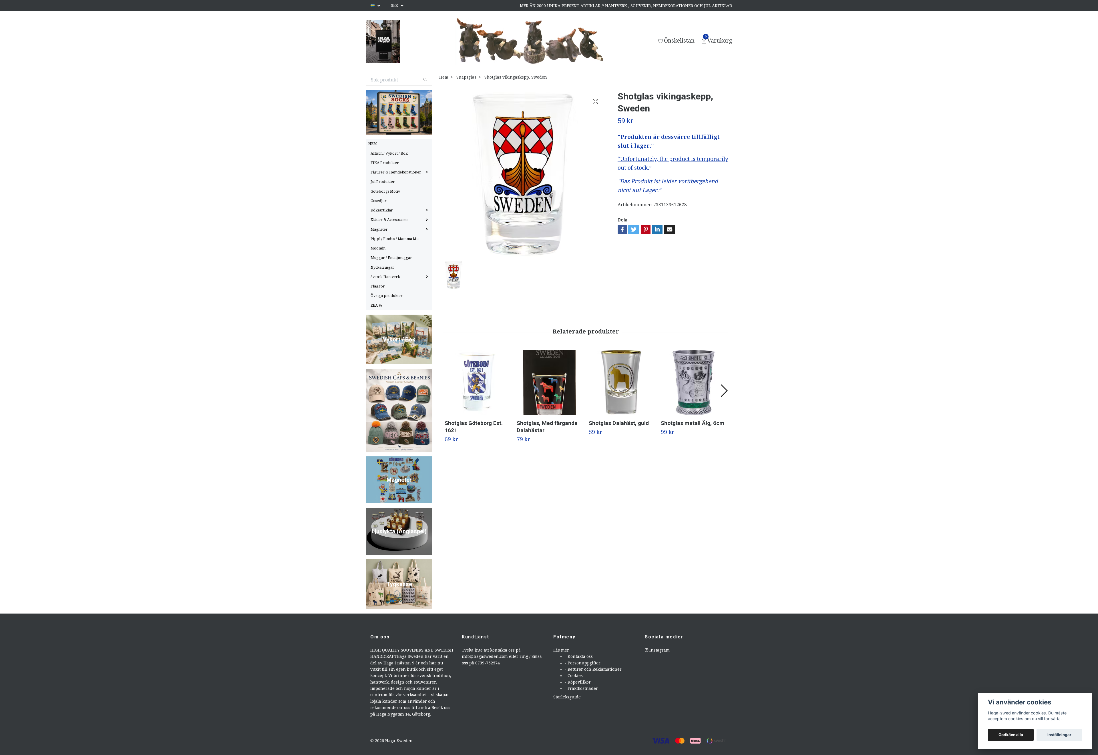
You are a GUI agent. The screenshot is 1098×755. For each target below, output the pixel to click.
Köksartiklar (382, 210)
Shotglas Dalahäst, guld (619, 423)
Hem (443, 77)
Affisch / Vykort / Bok (389, 153)
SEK (395, 5)
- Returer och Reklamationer (593, 669)
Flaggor (378, 286)
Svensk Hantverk (385, 277)
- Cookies (574, 675)
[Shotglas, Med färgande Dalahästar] (549, 382)
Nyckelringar (382, 267)
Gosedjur (379, 201)
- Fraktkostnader (581, 688)
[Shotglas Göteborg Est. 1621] (477, 382)
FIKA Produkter (385, 163)
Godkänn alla (1010, 734)
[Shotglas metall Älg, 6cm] (693, 382)
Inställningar (1059, 734)
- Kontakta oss (579, 656)
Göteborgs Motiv (385, 191)
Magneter (379, 229)
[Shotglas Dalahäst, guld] (621, 382)
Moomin (378, 248)
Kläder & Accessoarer (389, 219)
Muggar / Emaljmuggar (391, 257)
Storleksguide (567, 697)
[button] (724, 390)
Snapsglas (466, 77)
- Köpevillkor (578, 682)
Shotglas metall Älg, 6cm (692, 423)
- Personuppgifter (582, 663)
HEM (372, 143)
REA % (376, 305)
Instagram (659, 650)
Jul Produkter (383, 181)
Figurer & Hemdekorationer (396, 172)
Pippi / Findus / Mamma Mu (395, 239)
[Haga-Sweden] (383, 41)
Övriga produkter (387, 295)
